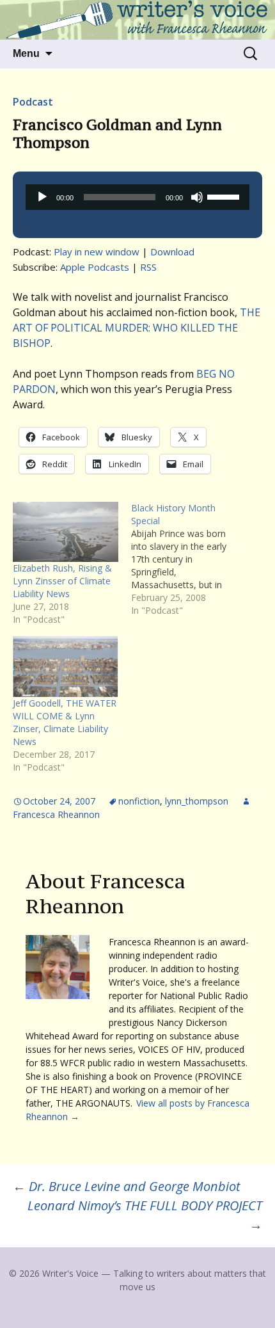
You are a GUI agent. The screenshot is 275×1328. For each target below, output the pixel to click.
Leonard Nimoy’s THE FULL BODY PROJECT (145, 1215)
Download (172, 251)
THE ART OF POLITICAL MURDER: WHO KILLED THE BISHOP (136, 327)
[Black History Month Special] (190, 559)
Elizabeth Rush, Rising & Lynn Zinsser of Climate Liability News (62, 581)
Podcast (33, 102)
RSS (148, 266)
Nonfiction (139, 801)
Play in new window (96, 251)
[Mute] (197, 197)
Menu (26, 53)
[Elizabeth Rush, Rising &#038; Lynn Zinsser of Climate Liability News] (65, 532)
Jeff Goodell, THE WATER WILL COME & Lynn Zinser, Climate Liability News (64, 722)
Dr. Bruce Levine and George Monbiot (126, 1186)
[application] (137, 197)
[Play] (42, 197)
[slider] (225, 195)
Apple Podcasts (94, 266)
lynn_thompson (196, 801)
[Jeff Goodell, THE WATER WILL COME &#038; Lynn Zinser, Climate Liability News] (65, 666)
